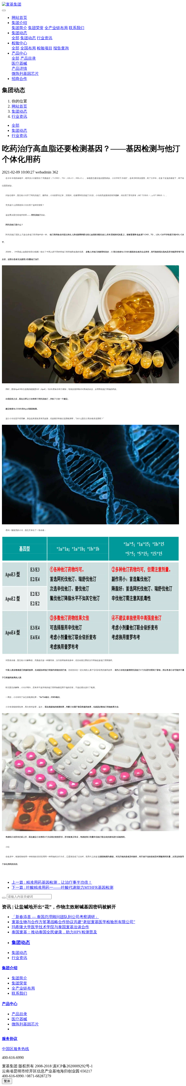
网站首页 (19, 18)
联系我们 (76, 28)
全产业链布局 (56, 28)
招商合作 (19, 79)
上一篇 (52, 882)
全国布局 (28, 48)
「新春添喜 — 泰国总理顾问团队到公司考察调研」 (55, 917)
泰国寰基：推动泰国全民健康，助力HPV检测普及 (54, 932)
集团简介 (19, 28)
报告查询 (61, 48)
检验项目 (44, 48)
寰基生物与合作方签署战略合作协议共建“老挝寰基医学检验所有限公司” (73, 922)
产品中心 (19, 53)
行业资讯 (44, 38)
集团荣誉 (36, 28)
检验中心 (19, 43)
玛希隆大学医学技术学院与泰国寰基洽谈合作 (50, 927)
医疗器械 (19, 63)
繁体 (7, 1081)
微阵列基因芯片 (25, 73)
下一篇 (62, 887)
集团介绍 (19, 23)
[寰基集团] (93, 4)
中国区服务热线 (15, 1049)
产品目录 (28, 58)
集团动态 (19, 33)
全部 (15, 38)
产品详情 (19, 68)
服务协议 (9, 1039)
